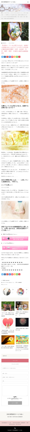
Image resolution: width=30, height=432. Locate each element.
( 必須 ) (5, 373)
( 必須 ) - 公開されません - (9, 377)
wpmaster (7, 280)
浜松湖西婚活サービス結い (8, 2)
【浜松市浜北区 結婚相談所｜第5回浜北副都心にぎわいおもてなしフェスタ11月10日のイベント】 (22, 348)
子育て (16, 282)
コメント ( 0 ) (15, 360)
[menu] (28, 2)
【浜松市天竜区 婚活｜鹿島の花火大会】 (22, 329)
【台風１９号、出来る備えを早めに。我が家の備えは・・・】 (22, 313)
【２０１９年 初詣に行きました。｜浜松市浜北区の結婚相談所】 (7, 314)
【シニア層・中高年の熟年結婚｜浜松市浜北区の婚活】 (7, 347)
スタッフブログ (11, 43)
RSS (15, 428)
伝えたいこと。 (12, 282)
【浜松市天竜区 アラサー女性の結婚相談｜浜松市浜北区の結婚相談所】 (7, 332)
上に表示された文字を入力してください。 (15, 398)
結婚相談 (20, 282)
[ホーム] (1, 12)
